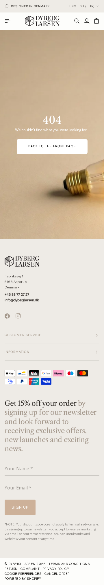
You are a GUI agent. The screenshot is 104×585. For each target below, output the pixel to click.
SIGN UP (25, 530)
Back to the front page (52, 146)
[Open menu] (9, 20)
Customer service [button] (23, 335)
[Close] (95, 468)
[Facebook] (7, 316)
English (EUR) (82, 6)
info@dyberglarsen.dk (22, 300)
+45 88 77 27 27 (17, 294)
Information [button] (17, 352)
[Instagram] (18, 316)
